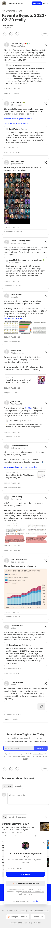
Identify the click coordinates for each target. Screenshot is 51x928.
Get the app (38, 916)
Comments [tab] (7, 786)
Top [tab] (4, 817)
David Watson (7, 25)
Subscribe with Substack (27, 883)
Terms (31, 910)
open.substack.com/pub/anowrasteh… (20, 467)
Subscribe (37, 3)
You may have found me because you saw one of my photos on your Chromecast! (18, 828)
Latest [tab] (11, 817)
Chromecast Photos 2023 (15, 824)
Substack (13, 923)
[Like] (4, 33)
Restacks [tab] (18, 786)
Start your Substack (19, 916)
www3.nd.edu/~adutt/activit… (17, 123)
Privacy (24, 910)
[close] (44, 843)
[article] (25, 829)
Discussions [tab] (21, 817)
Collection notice (42, 910)
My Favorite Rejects (12, 11)
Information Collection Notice (33, 892)
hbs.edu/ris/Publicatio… (14, 318)
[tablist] (12, 786)
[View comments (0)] (10, 33)
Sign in (46, 3)
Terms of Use (39, 889)
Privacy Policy (27, 894)
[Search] (46, 816)
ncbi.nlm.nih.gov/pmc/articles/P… (18, 118)
